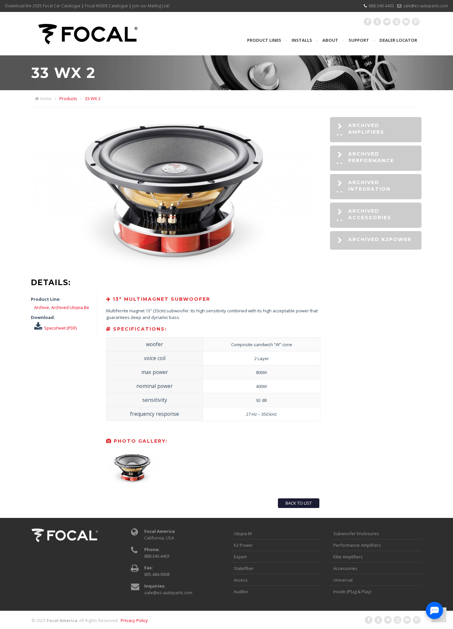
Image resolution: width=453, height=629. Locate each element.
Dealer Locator (398, 40)
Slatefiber (244, 568)
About (330, 40)
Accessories (345, 568)
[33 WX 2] (177, 271)
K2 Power (243, 545)
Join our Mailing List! (150, 6)
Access (241, 580)
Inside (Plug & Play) (352, 592)
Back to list (299, 503)
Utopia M (243, 533)
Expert (240, 557)
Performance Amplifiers (357, 545)
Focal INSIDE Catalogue (106, 6)
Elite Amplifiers (348, 557)
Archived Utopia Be (70, 307)
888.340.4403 (381, 6)
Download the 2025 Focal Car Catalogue (43, 6)
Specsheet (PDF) (60, 328)
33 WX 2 (92, 98)
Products (68, 98)
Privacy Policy (134, 620)
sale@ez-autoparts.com (425, 6)
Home (46, 98)
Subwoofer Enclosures (356, 533)
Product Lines (264, 40)
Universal (343, 580)
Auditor (241, 592)
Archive (41, 307)
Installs (301, 40)
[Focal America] (88, 33)
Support (359, 40)
